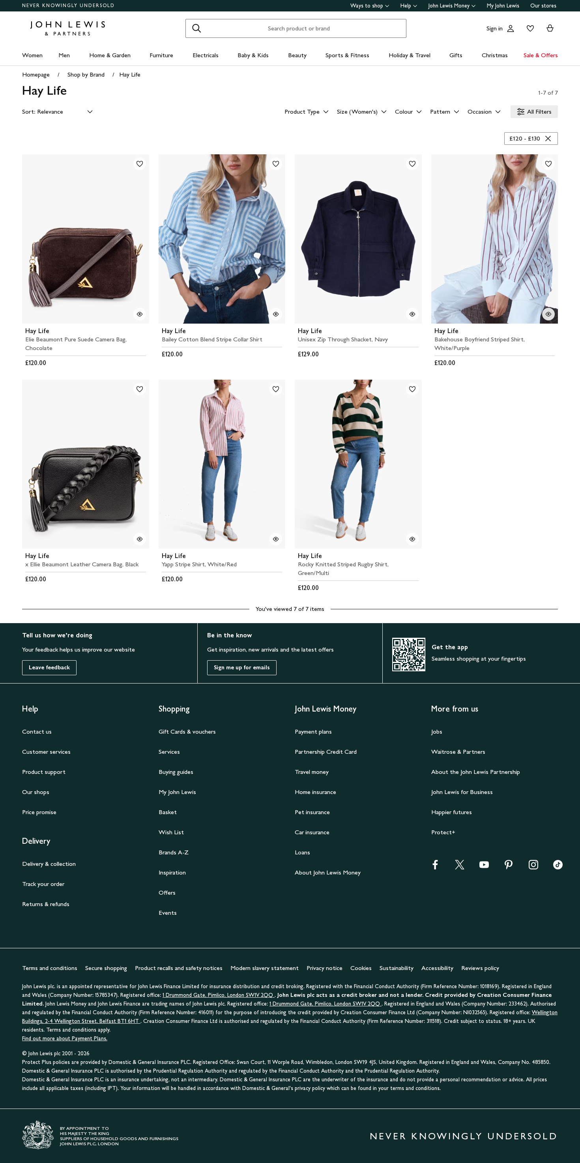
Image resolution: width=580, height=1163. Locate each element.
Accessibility (437, 968)
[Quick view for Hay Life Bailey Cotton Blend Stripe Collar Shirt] (275, 314)
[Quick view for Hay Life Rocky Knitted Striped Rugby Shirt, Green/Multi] (412, 539)
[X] (459, 867)
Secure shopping (106, 968)
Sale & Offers (541, 55)
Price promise (39, 812)
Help (405, 5)
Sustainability (396, 968)
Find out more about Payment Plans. (64, 1038)
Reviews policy (480, 968)
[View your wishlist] (528, 28)
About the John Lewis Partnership (475, 771)
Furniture (161, 55)
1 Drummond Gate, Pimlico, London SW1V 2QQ (219, 995)
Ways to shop (366, 5)
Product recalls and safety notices (179, 968)
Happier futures (451, 812)
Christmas (495, 55)
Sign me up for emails (242, 667)
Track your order (43, 884)
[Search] (196, 28)
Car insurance (312, 832)
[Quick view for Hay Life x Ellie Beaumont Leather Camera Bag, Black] (139, 539)
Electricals (206, 55)
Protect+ (443, 832)
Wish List (171, 832)
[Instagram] (533, 867)
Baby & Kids (253, 55)
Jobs (436, 731)
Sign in (494, 28)
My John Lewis (503, 5)
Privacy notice (324, 968)
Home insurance (315, 792)
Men (64, 55)
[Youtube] (484, 867)
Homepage (36, 74)
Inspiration (172, 872)
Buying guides (176, 771)
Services (169, 751)
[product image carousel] (85, 239)
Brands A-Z (174, 852)
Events (168, 912)
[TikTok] (558, 867)
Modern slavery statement (264, 968)
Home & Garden (110, 55)
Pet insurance (312, 812)
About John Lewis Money (328, 872)
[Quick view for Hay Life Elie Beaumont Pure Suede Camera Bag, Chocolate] (139, 314)
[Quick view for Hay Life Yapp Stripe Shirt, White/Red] (275, 539)
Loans (302, 852)
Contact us (37, 731)
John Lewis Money (449, 5)
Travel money (312, 771)
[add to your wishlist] (139, 163)
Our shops (35, 792)
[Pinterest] (508, 867)
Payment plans (313, 731)
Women (32, 55)
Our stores (543, 5)
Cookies (361, 968)
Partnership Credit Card (326, 751)
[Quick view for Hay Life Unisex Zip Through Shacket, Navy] (412, 314)
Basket (168, 812)
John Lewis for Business (462, 792)
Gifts (455, 55)
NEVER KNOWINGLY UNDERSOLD (68, 5)
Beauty (297, 55)
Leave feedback (49, 667)
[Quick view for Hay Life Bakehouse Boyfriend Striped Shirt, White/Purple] (548, 314)
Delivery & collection (49, 863)
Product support (43, 771)
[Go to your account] (510, 28)
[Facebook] (435, 867)
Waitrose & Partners (458, 751)
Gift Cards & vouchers (187, 731)
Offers (167, 892)
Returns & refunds (45, 904)
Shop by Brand (86, 74)
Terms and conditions (49, 968)
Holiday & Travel (409, 55)
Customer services (46, 751)
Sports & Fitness (347, 55)
